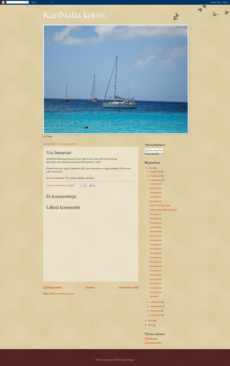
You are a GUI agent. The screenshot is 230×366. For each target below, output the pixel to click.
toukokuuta (155, 180)
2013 (150, 325)
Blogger (130, 360)
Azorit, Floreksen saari (160, 205)
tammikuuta (156, 315)
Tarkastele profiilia (153, 343)
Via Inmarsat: (156, 184)
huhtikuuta (155, 302)
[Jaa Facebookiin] (90, 185)
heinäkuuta (155, 171)
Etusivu (90, 287)
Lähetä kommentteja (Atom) (61, 294)
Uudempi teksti (52, 287)
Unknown (152, 339)
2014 (150, 320)
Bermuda (154, 296)
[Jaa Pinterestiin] (93, 185)
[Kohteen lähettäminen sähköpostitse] (81, 185)
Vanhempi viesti (128, 287)
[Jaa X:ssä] (87, 185)
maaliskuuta (156, 306)
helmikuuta (155, 311)
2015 (150, 168)
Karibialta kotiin (74, 14)
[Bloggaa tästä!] (84, 185)
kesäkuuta (155, 176)
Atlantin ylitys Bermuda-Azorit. (163, 210)
